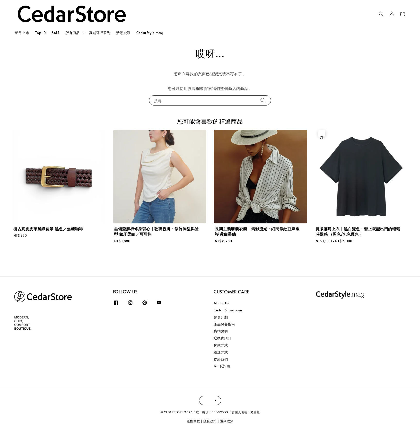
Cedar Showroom (228, 310)
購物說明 (221, 331)
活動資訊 (123, 32)
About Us (221, 303)
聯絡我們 (221, 359)
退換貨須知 (222, 338)
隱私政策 (210, 421)
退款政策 (227, 421)
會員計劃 (221, 317)
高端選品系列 (100, 32)
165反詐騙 (222, 366)
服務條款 (193, 421)
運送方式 (221, 352)
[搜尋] (263, 100)
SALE (56, 32)
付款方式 (221, 345)
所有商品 (72, 33)
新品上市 (22, 32)
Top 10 (40, 32)
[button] (381, 14)
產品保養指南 (224, 324)
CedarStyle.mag (149, 32)
